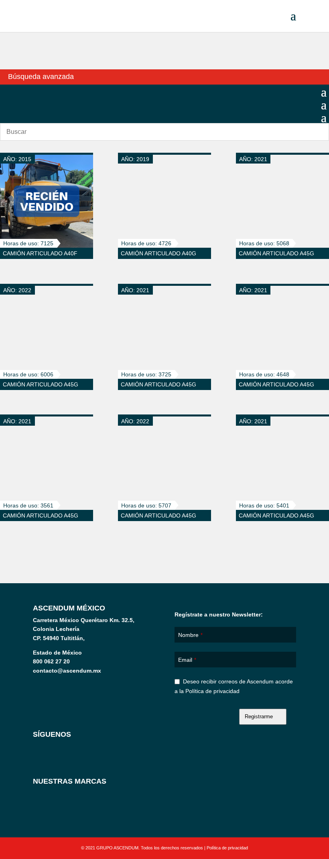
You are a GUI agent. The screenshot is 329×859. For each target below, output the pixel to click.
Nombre (190, 635)
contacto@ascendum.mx (67, 670)
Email (187, 660)
